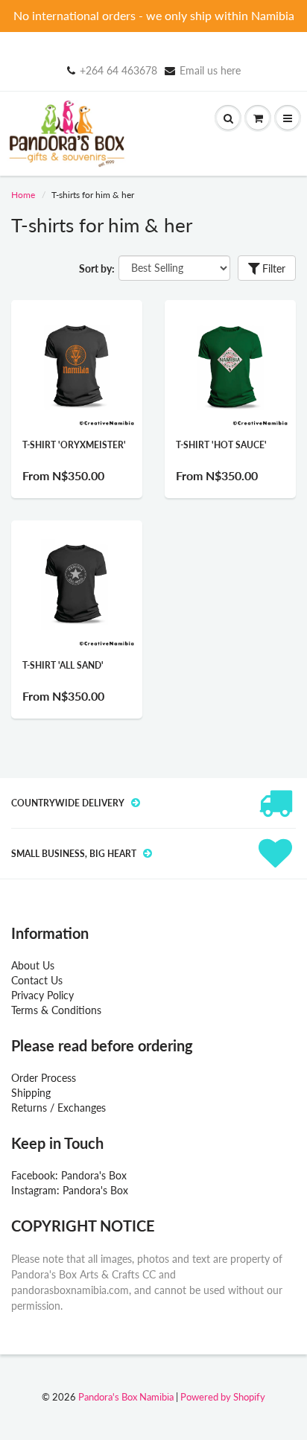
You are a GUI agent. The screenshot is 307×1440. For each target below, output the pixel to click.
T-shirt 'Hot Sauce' (221, 444)
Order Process (43, 1077)
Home (23, 194)
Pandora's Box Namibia (126, 1397)
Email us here (210, 70)
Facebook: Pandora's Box (69, 1175)
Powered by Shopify (222, 1397)
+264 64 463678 (118, 70)
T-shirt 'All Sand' (63, 665)
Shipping (31, 1092)
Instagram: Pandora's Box (69, 1190)
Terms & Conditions (56, 1010)
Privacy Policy (42, 995)
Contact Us (37, 980)
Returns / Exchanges (58, 1107)
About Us (32, 965)
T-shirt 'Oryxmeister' (74, 444)
